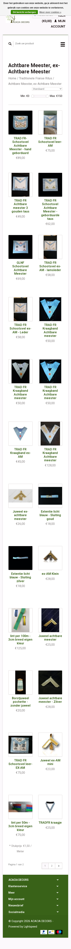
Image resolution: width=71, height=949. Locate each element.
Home (12, 78)
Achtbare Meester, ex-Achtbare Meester (35, 84)
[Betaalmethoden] (44, 932)
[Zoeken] (10, 44)
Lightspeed (30, 926)
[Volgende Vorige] (58, 866)
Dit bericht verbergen (24, 12)
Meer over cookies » (50, 12)
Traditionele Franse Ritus (35, 78)
